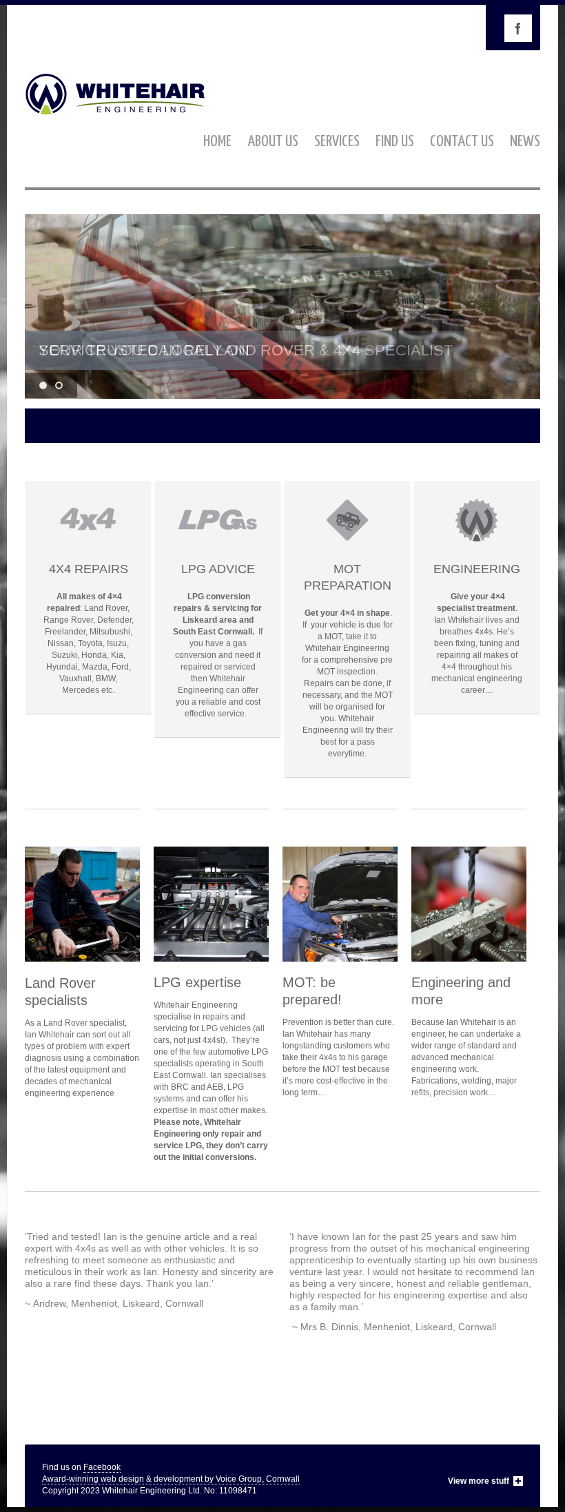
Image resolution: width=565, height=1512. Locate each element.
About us (272, 141)
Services (337, 141)
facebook (518, 28)
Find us (395, 141)
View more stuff (478, 1481)
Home (217, 141)
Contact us (462, 141)
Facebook (102, 1467)
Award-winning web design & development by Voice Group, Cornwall (171, 1479)
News (525, 141)
